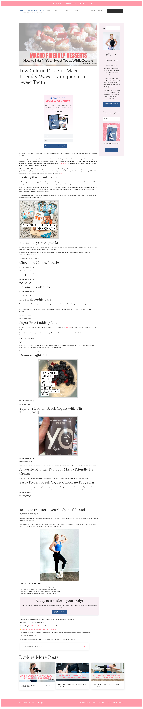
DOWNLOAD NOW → (112, 150)
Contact (100, 10)
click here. (68, 327)
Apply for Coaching (59, 611)
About (49, 10)
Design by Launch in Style (116, 702)
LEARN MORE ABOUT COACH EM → (112, 104)
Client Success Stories (90, 11)
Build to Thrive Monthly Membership (72, 11)
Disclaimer (101, 702)
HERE (61, 173)
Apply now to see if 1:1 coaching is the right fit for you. (39, 629)
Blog (55, 10)
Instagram (64, 163)
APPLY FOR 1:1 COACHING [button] (114, 11)
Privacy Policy (85, 702)
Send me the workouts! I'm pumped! (55, 146)
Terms (94, 702)
